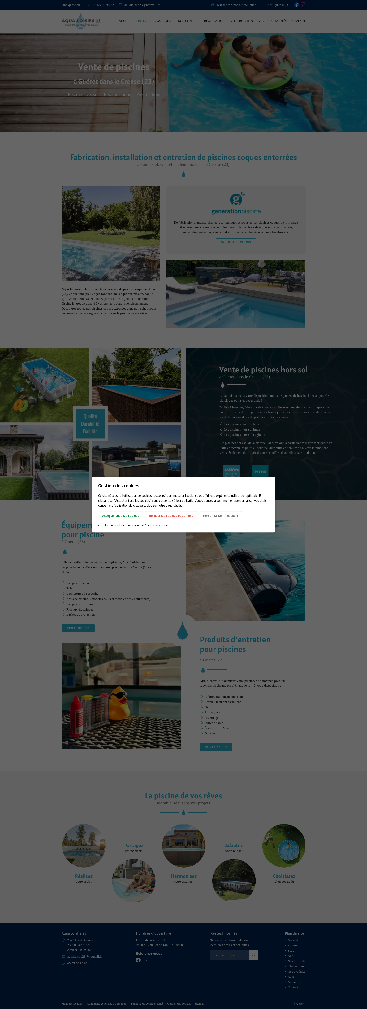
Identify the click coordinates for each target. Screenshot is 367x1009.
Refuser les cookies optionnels (171, 515)
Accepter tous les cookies (120, 515)
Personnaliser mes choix (220, 515)
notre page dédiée (170, 505)
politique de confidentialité (131, 525)
